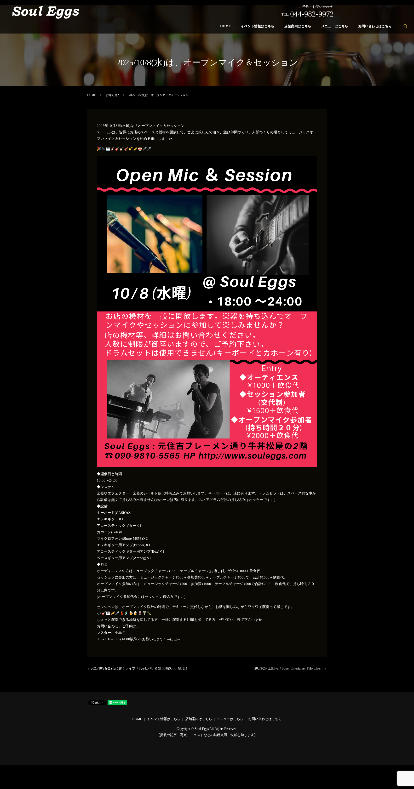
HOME (225, 26)
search (405, 26)
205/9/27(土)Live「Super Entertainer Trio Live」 (288, 668)
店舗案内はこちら (297, 26)
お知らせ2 (112, 95)
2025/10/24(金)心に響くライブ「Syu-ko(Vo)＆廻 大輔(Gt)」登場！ (139, 668)
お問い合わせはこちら (375, 26)
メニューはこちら (334, 26)
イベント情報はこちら (257, 26)
